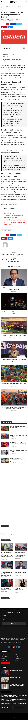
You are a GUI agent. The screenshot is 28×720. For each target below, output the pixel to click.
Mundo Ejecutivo (10, 19)
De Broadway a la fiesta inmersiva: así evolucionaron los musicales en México (18, 444)
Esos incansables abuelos (15, 677)
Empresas (4, 230)
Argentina (3, 654)
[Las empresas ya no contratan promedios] (7, 583)
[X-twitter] (11, 647)
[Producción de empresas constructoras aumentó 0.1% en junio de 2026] (5, 460)
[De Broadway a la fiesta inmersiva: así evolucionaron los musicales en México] (5, 444)
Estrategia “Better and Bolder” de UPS (13, 52)
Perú (16, 654)
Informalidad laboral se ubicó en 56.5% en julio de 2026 (17, 427)
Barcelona (17, 656)
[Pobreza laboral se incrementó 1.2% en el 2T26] (5, 452)
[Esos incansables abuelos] (5, 679)
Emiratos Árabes (4, 656)
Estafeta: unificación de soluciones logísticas (12, 55)
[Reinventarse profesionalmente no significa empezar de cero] (21, 583)
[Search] (26, 2)
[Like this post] (7, 24)
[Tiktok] (19, 647)
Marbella (3, 658)
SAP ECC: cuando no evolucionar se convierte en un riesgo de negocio (20, 572)
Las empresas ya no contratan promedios (6, 589)
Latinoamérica (4, 660)
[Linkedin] (16, 647)
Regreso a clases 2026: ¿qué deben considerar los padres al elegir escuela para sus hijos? (6, 573)
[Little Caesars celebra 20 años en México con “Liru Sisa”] (14, 301)
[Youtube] (14, 647)
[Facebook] (9, 647)
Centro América (18, 658)
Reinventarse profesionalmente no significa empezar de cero (20, 590)
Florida (16, 660)
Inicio (2, 6)
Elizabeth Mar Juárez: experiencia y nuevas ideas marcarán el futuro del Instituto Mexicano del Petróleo (7, 555)
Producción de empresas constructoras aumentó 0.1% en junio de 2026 (17, 460)
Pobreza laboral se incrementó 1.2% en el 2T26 (18, 451)
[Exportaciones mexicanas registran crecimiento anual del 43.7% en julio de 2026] (14, 397)
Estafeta (9, 230)
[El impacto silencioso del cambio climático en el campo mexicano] (5, 686)
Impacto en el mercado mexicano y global (12, 60)
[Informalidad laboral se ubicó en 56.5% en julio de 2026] (14, 373)
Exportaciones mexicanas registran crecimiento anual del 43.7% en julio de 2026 (18, 435)
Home (14, 717)
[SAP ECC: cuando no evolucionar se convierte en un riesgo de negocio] (14, 277)
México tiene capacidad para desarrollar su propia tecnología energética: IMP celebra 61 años (21, 554)
